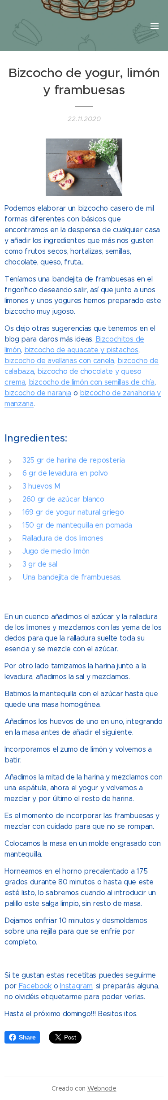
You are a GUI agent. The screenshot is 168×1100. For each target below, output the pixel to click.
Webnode (101, 1088)
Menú (155, 26)
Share (27, 1037)
